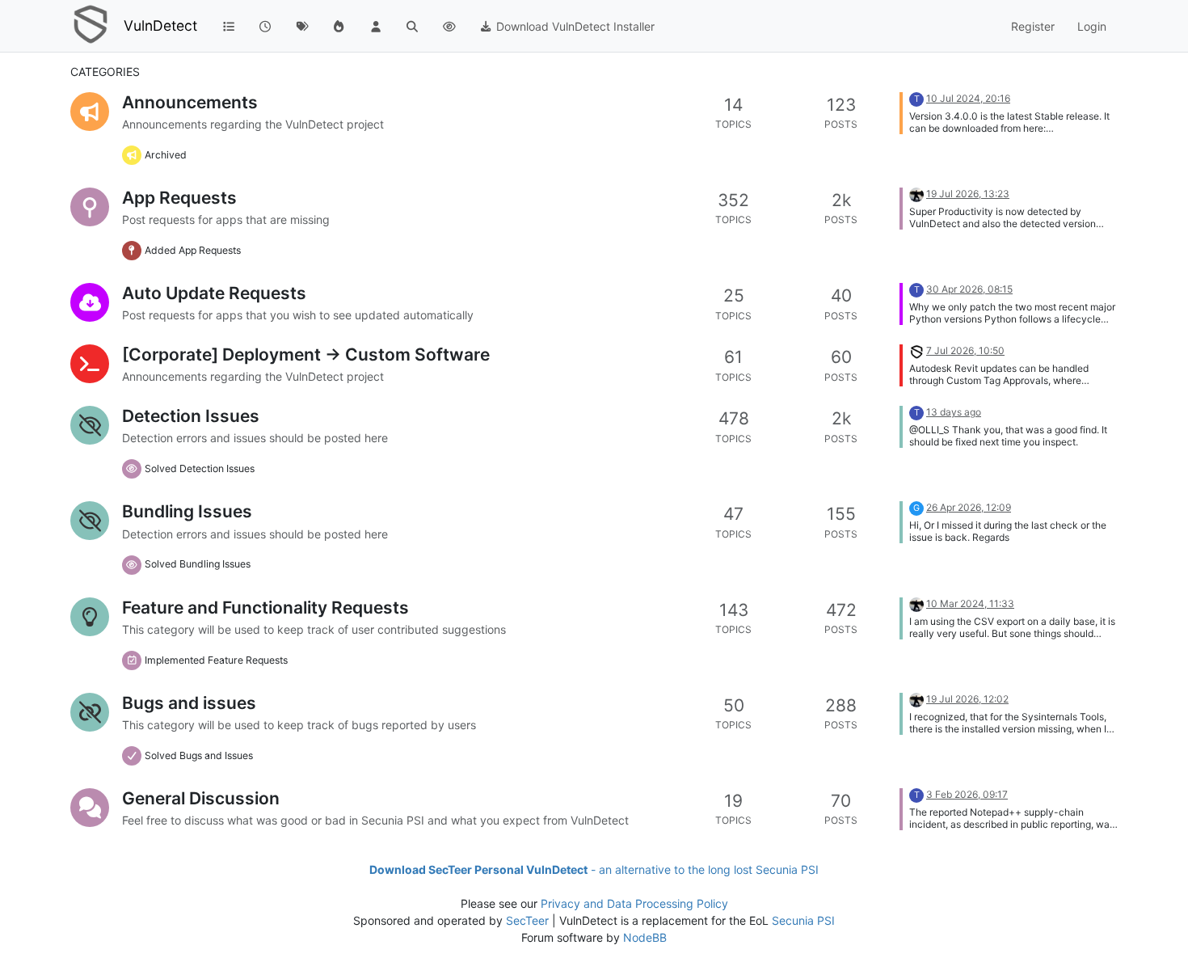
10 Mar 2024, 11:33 (970, 603)
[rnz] (916, 350)
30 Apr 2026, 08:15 (969, 289)
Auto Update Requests (214, 293)
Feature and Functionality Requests (265, 607)
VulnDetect (160, 25)
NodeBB (645, 937)
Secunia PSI (803, 920)
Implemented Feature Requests (216, 660)
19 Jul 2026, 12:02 (967, 699)
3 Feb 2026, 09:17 (967, 794)
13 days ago (953, 412)
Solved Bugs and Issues (199, 755)
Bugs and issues (189, 703)
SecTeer (527, 920)
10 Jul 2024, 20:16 (968, 98)
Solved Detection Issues (200, 468)
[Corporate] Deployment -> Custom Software (306, 354)
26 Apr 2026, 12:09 (968, 507)
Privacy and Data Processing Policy (634, 903)
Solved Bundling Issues (198, 564)
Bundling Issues (187, 511)
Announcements (190, 102)
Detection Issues (190, 416)
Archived (166, 155)
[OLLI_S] (916, 194)
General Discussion (201, 798)
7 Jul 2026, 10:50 (965, 350)
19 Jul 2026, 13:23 (967, 194)
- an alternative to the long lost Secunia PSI (594, 869)
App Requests (179, 198)
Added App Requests (193, 250)
